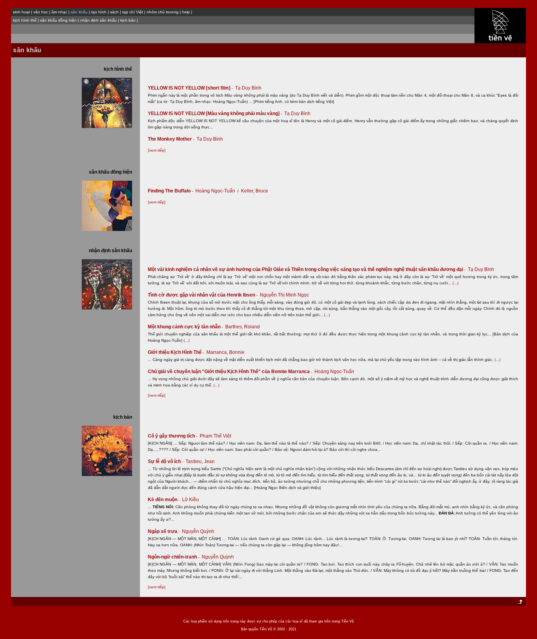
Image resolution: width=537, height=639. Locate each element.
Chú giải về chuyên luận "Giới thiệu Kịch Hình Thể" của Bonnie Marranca (230, 371)
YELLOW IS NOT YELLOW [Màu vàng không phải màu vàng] (215, 113)
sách (114, 12)
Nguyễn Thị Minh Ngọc (284, 295)
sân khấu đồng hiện (58, 20)
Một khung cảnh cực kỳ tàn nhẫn (185, 327)
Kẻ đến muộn (164, 499)
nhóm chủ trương (162, 12)
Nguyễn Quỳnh (198, 531)
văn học (40, 12)
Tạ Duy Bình (248, 88)
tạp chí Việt (132, 12)
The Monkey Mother (171, 139)
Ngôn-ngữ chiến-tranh (173, 557)
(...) (455, 283)
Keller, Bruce (254, 191)
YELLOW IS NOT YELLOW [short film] (190, 88)
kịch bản (128, 20)
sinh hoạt (21, 12)
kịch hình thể (25, 20)
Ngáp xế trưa (164, 531)
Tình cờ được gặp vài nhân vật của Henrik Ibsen (202, 295)
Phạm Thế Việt (215, 436)
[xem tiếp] (157, 150)
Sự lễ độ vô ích (165, 461)
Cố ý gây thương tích (172, 436)
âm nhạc (59, 12)
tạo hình (99, 12)
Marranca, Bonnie (225, 352)
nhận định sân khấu (98, 20)
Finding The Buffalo (170, 191)
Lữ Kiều (190, 499)
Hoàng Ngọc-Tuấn (215, 191)
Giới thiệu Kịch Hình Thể (176, 352)
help (186, 12)
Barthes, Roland (242, 327)
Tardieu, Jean (200, 461)
